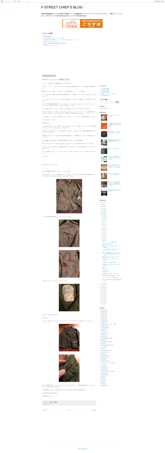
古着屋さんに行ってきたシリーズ (51, 41)
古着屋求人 (103, 385)
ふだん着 (103, 347)
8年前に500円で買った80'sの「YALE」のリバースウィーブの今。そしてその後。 (114, 166)
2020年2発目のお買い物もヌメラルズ (111, 275)
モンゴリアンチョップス (106, 362)
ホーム (69, 410)
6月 (103, 228)
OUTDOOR (103, 333)
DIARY (102, 310)
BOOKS (103, 329)
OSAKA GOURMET (105, 350)
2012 (102, 298)
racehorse (103, 380)
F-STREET (103, 368)
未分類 (102, 378)
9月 (103, 222)
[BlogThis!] (52, 402)
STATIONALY (104, 375)
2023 (102, 208)
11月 (103, 218)
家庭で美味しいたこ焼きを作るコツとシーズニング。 (114, 132)
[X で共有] (53, 402)
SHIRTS (103, 334)
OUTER (48, 404)
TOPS (102, 331)
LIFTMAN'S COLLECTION (107, 371)
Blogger (85, 448)
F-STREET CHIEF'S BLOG (62, 7)
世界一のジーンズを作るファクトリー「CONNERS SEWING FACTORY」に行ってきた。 (114, 183)
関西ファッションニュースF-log (108, 93)
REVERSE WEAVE (105, 341)
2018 (102, 286)
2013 (102, 296)
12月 (103, 216)
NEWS (102, 340)
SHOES (103, 319)
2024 (102, 206)
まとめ (102, 364)
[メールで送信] (50, 402)
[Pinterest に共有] (56, 402)
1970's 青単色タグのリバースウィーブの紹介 (54, 38)
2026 (102, 202)
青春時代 (104, 240)
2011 (102, 300)
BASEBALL (103, 373)
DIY (102, 348)
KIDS (102, 382)
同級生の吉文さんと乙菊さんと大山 (110, 257)
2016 (102, 290)
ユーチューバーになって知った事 (110, 277)
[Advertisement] (69, 61)
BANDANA (103, 352)
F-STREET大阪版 (105, 88)
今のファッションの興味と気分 (109, 242)
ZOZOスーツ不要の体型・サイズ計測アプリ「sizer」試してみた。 (114, 158)
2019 (102, 283)
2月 (103, 236)
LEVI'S (102, 383)
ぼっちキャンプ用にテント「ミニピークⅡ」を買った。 (114, 174)
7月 (103, 226)
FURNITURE (104, 361)
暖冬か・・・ (105, 267)
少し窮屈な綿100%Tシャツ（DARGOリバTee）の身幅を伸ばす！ (114, 124)
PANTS (102, 322)
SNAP (102, 359)
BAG (102, 343)
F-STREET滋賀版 (105, 92)
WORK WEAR (104, 355)
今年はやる (104, 269)
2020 (102, 214)
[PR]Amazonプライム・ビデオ (51, 45)
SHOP (102, 315)
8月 (103, 224)
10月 (103, 220)
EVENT (102, 313)
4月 (103, 232)
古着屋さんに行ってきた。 (107, 324)
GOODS (103, 312)
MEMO (102, 317)
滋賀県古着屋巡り (48, 36)
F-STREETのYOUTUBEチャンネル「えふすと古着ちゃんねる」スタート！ (61, 39)
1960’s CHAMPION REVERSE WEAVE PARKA (55, 43)
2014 (102, 293)
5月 (103, 230)
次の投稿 (45, 410)
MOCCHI (103, 369)
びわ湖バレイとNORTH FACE (109, 262)
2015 (102, 292)
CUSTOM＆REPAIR (105, 338)
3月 (103, 234)
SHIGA (102, 366)
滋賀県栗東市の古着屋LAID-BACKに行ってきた (114, 140)
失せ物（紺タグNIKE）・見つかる (110, 273)
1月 (103, 238)
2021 (102, 212)
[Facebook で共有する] (55, 402)
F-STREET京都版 (105, 90)
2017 (102, 287)
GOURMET (103, 357)
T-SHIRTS (103, 326)
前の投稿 (94, 410)
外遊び (102, 376)
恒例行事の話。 (105, 271)
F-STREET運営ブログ (106, 95)
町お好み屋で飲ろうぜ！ (108, 244)
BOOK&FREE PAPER (106, 345)
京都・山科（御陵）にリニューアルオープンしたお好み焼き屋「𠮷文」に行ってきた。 (111, 254)
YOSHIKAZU (104, 327)
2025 (102, 204)
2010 (102, 302)
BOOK (102, 354)
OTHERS (103, 320)
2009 (102, 304)
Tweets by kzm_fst (104, 108)
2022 (102, 210)
